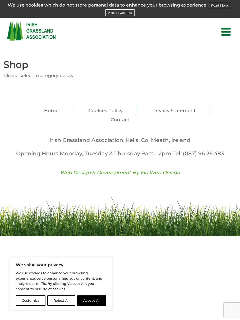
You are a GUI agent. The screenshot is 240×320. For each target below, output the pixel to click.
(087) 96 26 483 (203, 153)
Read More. (220, 5)
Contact (120, 120)
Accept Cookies (120, 13)
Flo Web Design (160, 172)
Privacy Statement (174, 110)
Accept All (91, 300)
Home (51, 110)
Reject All (61, 300)
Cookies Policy (105, 110)
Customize (31, 300)
